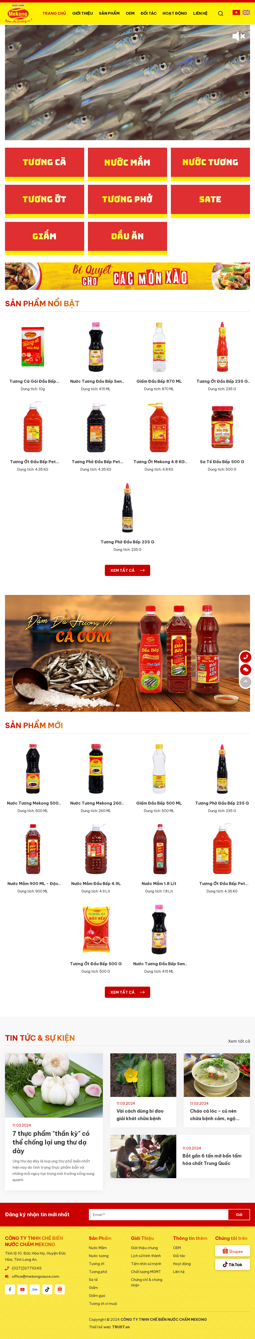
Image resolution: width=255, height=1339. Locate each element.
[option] (127, 82)
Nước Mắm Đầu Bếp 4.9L (96, 883)
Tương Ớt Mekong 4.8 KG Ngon (159, 462)
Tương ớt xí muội (103, 1303)
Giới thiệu (82, 13)
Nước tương (99, 1256)
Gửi (239, 1214)
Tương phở (98, 1272)
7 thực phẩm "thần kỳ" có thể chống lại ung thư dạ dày (51, 1142)
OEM (130, 13)
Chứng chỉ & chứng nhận (146, 1282)
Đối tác (179, 1256)
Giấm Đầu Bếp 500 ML (159, 803)
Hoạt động (175, 13)
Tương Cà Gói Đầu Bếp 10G (32, 381)
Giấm (93, 1287)
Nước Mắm (98, 1248)
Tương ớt (96, 1264)
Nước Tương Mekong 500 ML (33, 803)
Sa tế (93, 1279)
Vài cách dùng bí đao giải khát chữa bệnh (140, 1114)
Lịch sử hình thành (146, 1256)
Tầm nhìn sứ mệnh (146, 1264)
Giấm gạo (97, 1295)
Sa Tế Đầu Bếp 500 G (222, 461)
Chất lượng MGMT (146, 1272)
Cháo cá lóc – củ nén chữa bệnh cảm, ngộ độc (213, 1115)
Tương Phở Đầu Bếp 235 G (127, 541)
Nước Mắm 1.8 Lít (159, 883)
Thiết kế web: (100, 1327)
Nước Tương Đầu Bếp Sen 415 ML (96, 381)
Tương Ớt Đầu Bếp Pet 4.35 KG (33, 462)
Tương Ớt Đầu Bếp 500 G (96, 963)
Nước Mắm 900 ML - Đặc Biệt (32, 884)
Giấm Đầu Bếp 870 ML (159, 381)
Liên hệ (200, 13)
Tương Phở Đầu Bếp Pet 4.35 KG (96, 462)
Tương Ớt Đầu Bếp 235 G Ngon (222, 381)
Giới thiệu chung (144, 1248)
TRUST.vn (121, 1327)
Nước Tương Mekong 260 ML (96, 803)
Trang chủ (54, 13)
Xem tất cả (239, 1041)
